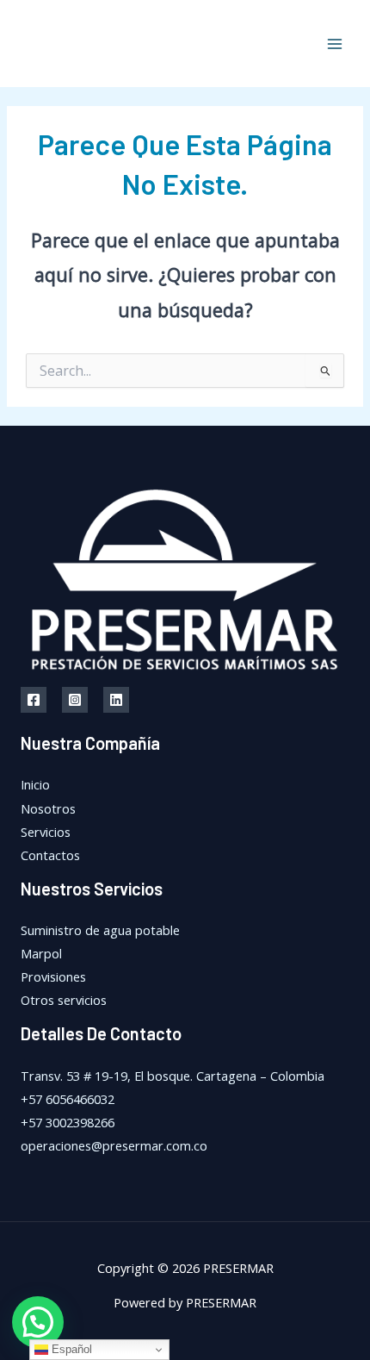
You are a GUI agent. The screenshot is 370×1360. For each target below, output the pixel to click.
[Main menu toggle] (335, 44)
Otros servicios (64, 999)
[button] (38, 1322)
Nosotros (48, 808)
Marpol (41, 953)
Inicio (35, 784)
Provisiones (53, 976)
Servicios (46, 831)
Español (70, 1349)
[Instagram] (75, 700)
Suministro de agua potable (100, 930)
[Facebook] (33, 700)
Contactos (50, 855)
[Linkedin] (116, 700)
